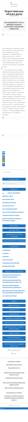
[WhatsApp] (14, 160)
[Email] (14, 162)
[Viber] (14, 157)
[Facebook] (14, 152)
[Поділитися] (14, 165)
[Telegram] (14, 155)
